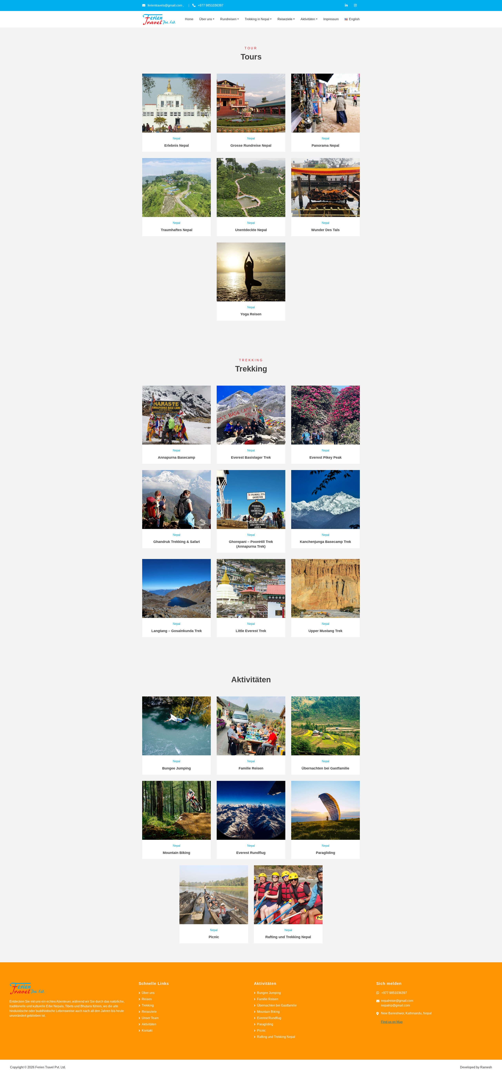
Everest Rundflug (269, 1018)
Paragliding (265, 1024)
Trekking (148, 1005)
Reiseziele (149, 1011)
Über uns (148, 992)
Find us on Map (392, 1022)
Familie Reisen (267, 999)
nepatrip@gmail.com (395, 1005)
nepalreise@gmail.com (397, 1000)
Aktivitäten (149, 1024)
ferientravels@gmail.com (165, 5)
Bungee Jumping (269, 992)
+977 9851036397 (210, 5)
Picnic (261, 1030)
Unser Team (150, 1018)
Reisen (147, 999)
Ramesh (486, 1067)
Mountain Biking (268, 1011)
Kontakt (147, 1030)
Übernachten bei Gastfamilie (277, 1005)
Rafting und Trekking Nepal (276, 1036)
